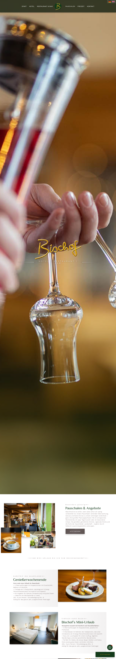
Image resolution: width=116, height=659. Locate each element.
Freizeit (81, 6)
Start (24, 6)
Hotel (31, 6)
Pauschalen (70, 6)
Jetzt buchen (105, 654)
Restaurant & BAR (45, 6)
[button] (110, 647)
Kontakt (90, 6)
